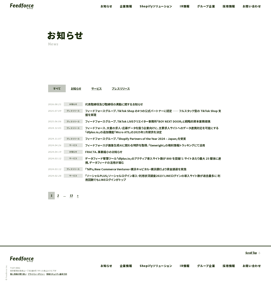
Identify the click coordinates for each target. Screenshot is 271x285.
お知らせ (106, 6)
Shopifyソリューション (156, 6)
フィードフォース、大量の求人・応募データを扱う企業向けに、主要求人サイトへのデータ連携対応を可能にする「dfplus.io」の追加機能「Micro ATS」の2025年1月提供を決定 (152, 130)
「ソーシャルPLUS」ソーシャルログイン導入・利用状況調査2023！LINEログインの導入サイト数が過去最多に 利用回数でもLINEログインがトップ (152, 178)
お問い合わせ (252, 6)
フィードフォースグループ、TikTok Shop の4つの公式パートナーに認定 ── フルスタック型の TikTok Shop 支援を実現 (153, 113)
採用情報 (229, 6)
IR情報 (185, 6)
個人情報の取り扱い (18, 274)
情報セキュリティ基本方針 (56, 274)
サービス (96, 88)
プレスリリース (121, 88)
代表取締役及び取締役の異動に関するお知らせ (114, 104)
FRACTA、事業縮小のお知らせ (103, 152)
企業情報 (126, 6)
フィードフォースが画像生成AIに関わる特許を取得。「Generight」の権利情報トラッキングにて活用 (145, 145)
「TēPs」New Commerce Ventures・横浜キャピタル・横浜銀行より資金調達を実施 (135, 169)
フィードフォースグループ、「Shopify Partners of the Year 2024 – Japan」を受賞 (135, 139)
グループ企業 (206, 6)
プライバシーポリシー (36, 274)
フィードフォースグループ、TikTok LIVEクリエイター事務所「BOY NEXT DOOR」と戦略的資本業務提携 (147, 121)
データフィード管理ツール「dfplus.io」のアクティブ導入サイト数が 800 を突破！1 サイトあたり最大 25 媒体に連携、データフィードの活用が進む (153, 160)
